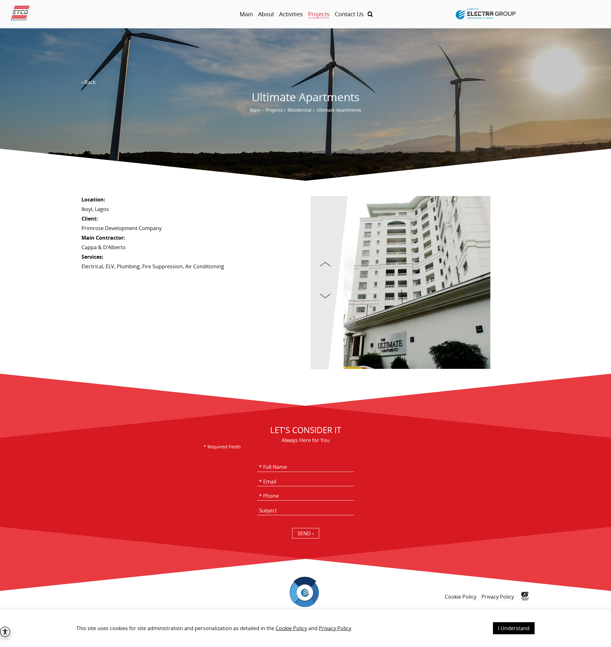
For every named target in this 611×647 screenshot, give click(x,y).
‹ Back (88, 82)
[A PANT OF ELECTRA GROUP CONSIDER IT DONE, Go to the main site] (486, 14)
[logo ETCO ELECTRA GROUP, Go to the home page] (81, 14)
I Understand (514, 628)
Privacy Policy (335, 628)
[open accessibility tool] (5, 632)
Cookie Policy (291, 628)
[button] (370, 14)
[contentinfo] (305, 605)
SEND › (306, 533)
